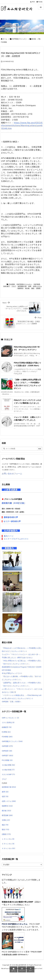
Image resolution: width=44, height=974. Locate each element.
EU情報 (6, 732)
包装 (5, 796)
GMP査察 (37, 284)
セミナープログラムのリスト (16, 539)
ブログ (14, 286)
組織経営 (7, 727)
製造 (5, 829)
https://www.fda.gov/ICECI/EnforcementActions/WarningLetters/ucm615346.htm (22, 126)
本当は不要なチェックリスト (12, 673)
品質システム (37, 286)
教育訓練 (7, 815)
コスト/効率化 (8, 722)
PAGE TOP (41, 942)
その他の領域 (8, 770)
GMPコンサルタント (10, 718)
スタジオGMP (8, 774)
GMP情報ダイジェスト (19, 39)
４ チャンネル (8, 848)
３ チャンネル (8, 844)
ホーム (5, 39)
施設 (32, 288)
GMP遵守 (6, 286)
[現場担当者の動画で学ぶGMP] (13, 892)
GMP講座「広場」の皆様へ (11, 701)
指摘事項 (20, 288)
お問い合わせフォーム (12, 473)
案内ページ (8, 536)
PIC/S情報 (7, 760)
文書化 (6, 820)
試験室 (38, 288)
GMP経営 (7, 751)
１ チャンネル (8, 839)
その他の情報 (8, 765)
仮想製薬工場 (22, 286)
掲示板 (33, 39)
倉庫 (29, 286)
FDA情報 (4, 42)
